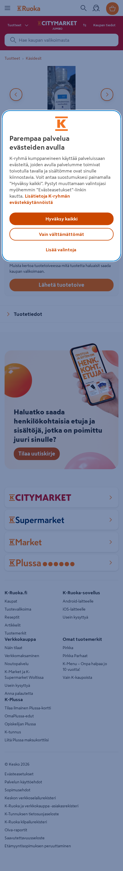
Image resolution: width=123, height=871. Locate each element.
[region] (61, 185)
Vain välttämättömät (61, 234)
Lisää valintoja (61, 250)
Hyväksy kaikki (61, 219)
